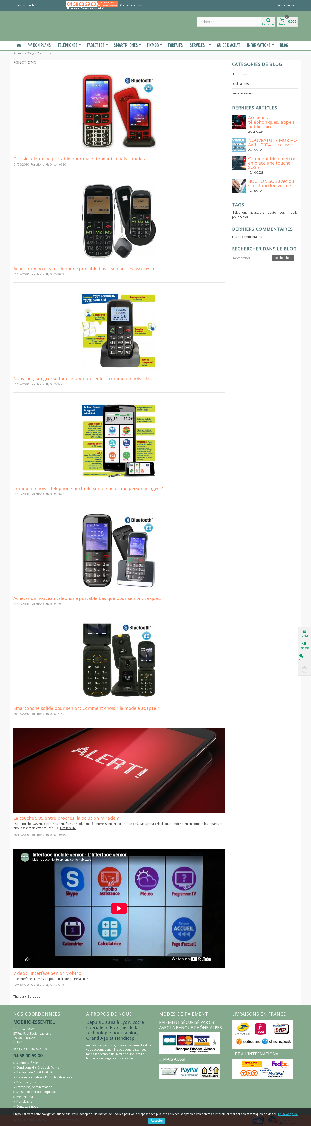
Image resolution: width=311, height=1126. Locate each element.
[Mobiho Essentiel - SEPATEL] (46, 25)
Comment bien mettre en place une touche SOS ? (271, 162)
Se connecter (286, 5)
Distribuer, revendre (28, 1082)
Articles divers (243, 93)
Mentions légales (26, 1063)
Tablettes (95, 45)
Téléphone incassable (248, 213)
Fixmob (153, 45)
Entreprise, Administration (32, 1087)
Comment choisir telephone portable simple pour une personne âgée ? (88, 488)
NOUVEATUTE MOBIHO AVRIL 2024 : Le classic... (272, 142)
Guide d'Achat (228, 45)
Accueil (18, 53)
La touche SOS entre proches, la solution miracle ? (66, 818)
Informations (259, 45)
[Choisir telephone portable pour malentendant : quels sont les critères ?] (119, 111)
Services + (199, 45)
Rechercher (283, 258)
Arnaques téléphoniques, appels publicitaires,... (271, 122)
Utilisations (241, 84)
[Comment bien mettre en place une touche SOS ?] (239, 163)
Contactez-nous (131, 5)
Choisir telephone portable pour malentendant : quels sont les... (80, 158)
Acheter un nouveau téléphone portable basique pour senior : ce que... (87, 598)
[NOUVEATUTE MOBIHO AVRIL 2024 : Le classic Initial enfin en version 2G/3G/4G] (239, 144)
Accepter (157, 1120)
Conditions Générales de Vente (36, 1067)
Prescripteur (23, 1097)
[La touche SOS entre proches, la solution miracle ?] (119, 770)
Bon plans (42, 45)
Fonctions (37, 164)
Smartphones (126, 45)
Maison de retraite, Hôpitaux (34, 1092)
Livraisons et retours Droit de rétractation (43, 1077)
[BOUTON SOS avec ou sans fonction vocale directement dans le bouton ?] (239, 185)
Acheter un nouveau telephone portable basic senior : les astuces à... (85, 268)
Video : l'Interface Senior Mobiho (47, 973)
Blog (284, 45)
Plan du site (22, 1102)
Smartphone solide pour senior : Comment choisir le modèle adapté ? (86, 708)
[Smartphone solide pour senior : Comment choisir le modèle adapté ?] (119, 660)
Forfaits (175, 45)
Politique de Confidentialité (33, 1072)
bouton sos (276, 213)
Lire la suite (68, 828)
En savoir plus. (288, 1114)
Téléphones (68, 45)
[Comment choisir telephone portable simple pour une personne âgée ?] (119, 440)
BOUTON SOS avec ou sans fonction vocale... (271, 183)
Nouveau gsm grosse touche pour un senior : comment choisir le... (82, 378)
